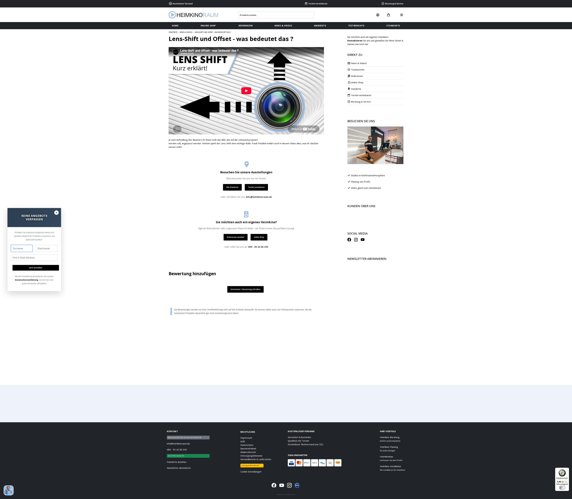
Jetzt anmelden (35, 267)
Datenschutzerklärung (26, 279)
